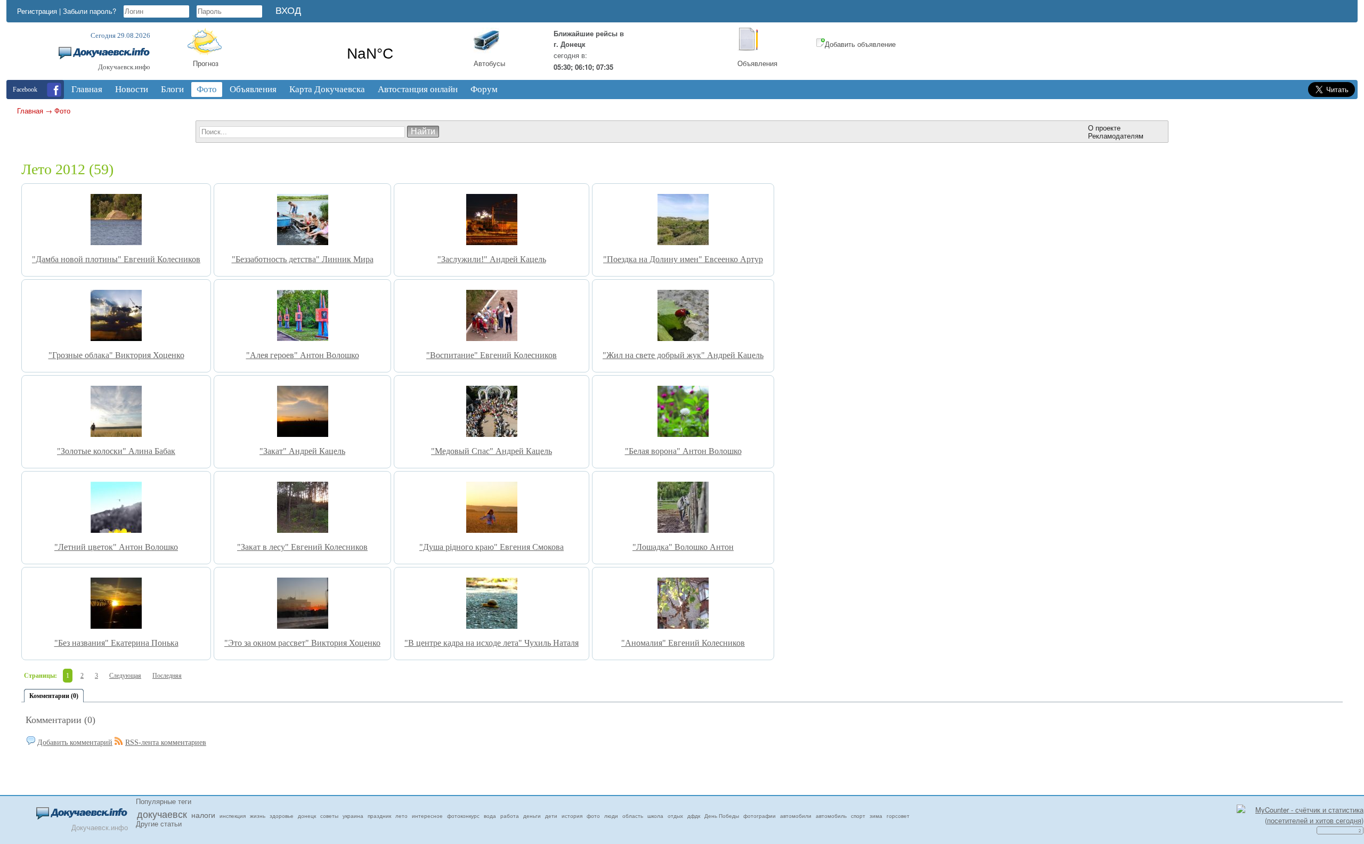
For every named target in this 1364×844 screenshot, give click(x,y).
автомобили (795, 815)
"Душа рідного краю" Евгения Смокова (491, 546)
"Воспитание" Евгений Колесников (491, 355)
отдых (675, 815)
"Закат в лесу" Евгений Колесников (302, 546)
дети (551, 815)
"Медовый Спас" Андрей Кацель (491, 451)
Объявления (757, 63)
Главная (30, 111)
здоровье (282, 815)
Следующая (125, 675)
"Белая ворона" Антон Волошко (683, 451)
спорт (858, 815)
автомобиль (831, 815)
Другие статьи (159, 823)
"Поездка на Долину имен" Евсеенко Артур (683, 259)
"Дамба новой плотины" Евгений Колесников (116, 259)
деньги (532, 815)
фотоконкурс (463, 815)
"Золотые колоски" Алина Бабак (116, 451)
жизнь (257, 815)
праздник (379, 815)
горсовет (898, 815)
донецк (307, 815)
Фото (62, 111)
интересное (427, 815)
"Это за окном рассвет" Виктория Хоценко (302, 642)
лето (401, 815)
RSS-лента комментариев (165, 742)
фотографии (759, 815)
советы (329, 815)
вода (490, 815)
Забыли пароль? (89, 11)
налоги (203, 814)
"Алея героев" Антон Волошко (302, 355)
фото (593, 815)
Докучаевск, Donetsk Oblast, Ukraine (370, 54)
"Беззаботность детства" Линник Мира (303, 259)
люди (611, 815)
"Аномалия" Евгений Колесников (683, 642)
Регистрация (37, 11)
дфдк (693, 815)
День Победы (721, 815)
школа (655, 815)
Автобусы (489, 63)
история (572, 815)
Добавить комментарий (74, 742)
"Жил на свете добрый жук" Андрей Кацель (683, 355)
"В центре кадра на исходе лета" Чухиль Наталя (491, 642)
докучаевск (162, 814)
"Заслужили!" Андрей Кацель (491, 259)
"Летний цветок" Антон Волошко (116, 546)
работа (509, 815)
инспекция (233, 815)
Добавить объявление (860, 44)
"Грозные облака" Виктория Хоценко (116, 355)
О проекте (1104, 128)
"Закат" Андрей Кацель (302, 451)
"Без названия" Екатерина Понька (116, 642)
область (632, 815)
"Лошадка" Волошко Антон (683, 546)
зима (876, 815)
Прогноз (205, 63)
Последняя (167, 675)
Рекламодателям (1115, 136)
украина (353, 815)
